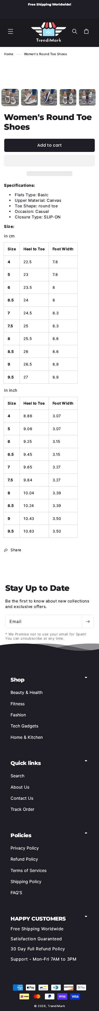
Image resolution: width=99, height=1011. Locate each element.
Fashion (18, 714)
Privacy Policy (25, 848)
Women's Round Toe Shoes (45, 54)
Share (16, 550)
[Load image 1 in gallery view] (10, 97)
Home (8, 54)
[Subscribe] (87, 621)
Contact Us (22, 798)
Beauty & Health (27, 692)
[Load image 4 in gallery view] (48, 97)
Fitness (18, 703)
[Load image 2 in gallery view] (29, 97)
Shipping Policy (26, 881)
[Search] (75, 31)
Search (17, 775)
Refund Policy (24, 859)
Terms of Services (28, 870)
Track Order (22, 809)
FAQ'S (16, 892)
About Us (20, 787)
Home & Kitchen (27, 737)
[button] (49, 161)
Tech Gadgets (24, 726)
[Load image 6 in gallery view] (87, 97)
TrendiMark (56, 1006)
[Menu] (10, 31)
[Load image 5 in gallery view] (68, 97)
